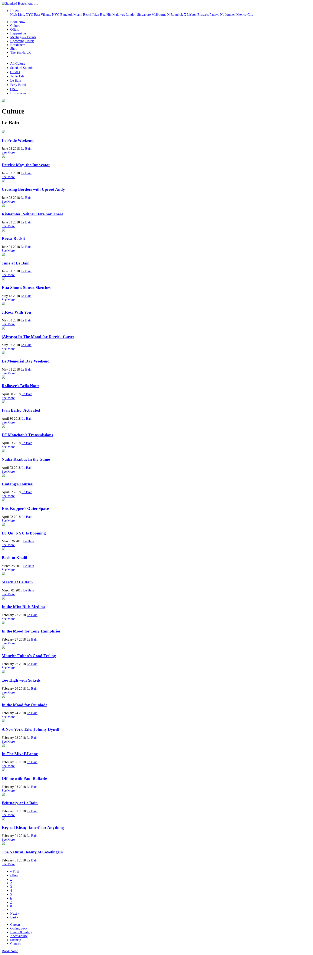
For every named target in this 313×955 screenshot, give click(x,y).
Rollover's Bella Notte (20, 386)
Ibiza (95, 14)
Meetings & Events (23, 37)
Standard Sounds (21, 68)
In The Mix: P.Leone (20, 754)
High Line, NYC (21, 14)
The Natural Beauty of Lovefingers (32, 852)
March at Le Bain (17, 582)
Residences (17, 45)
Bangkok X (178, 14)
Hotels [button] (14, 11)
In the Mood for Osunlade (24, 705)
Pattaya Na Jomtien (222, 14)
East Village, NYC (46, 14)
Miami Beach (82, 14)
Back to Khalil (14, 557)
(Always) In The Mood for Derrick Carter (38, 336)
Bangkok (66, 14)
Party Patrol (18, 85)
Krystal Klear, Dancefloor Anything (33, 827)
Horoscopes (18, 93)
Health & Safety (21, 932)
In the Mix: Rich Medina (23, 606)
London (131, 14)
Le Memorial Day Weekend (26, 361)
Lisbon (192, 14)
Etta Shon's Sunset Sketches (26, 287)
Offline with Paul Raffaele (24, 778)
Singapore (144, 14)
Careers (15, 924)
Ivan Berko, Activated (21, 410)
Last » (14, 917)
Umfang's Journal (17, 484)
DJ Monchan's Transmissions (27, 435)
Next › (14, 913)
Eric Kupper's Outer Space (25, 508)
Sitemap (15, 940)
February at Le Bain (20, 803)
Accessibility (18, 936)
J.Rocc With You (16, 312)
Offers (14, 29)
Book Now (17, 22)
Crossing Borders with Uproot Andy (33, 189)
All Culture (17, 63)
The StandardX (20, 52)
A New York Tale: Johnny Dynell (30, 729)
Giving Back (18, 928)
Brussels (203, 14)
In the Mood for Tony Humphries (31, 631)
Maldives (118, 14)
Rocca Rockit (13, 238)
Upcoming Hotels (22, 41)
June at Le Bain (16, 263)
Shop (13, 48)
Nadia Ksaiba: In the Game (26, 459)
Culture (15, 25)
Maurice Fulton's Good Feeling (29, 656)
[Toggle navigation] (36, 4)
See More (8, 152)
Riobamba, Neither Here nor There (32, 214)
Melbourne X (161, 14)
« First (14, 871)
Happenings (18, 33)
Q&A (14, 89)
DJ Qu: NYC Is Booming (24, 533)
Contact (15, 943)
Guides (15, 72)
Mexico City (244, 14)
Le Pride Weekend (18, 140)
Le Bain (15, 80)
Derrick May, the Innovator (26, 165)
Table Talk (17, 76)
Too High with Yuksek (21, 680)
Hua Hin (106, 14)
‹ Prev (14, 875)
